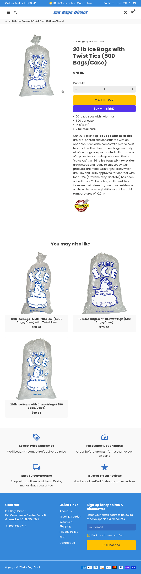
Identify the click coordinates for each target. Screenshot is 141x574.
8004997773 (16, 526)
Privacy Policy (68, 532)
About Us (65, 511)
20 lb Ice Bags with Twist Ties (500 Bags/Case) (38, 21)
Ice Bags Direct (32, 567)
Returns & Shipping (66, 524)
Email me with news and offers (107, 535)
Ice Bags (79, 41)
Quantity (79, 83)
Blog (62, 537)
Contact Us (67, 543)
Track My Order (70, 517)
